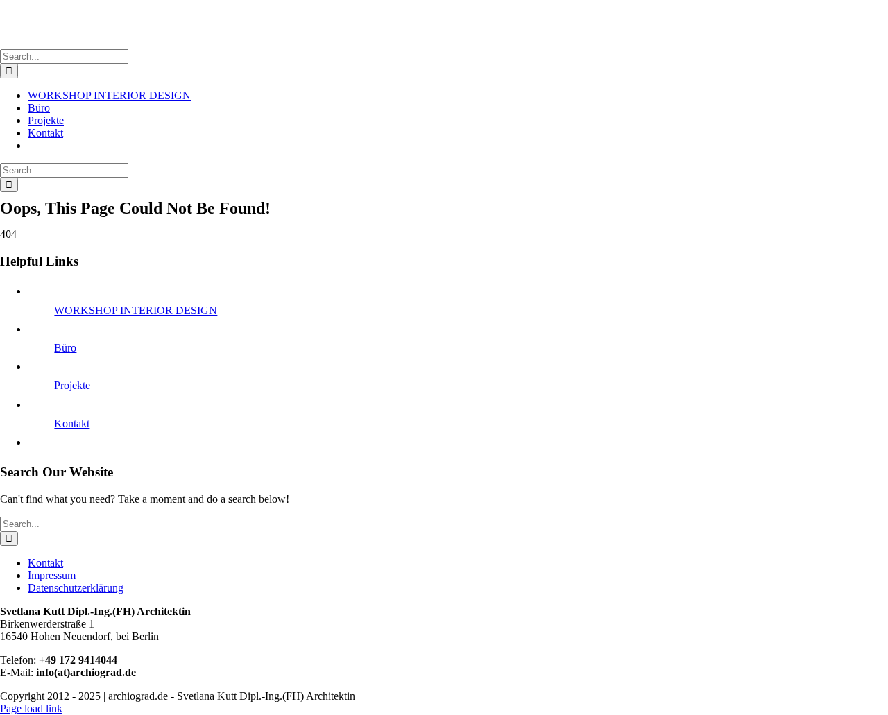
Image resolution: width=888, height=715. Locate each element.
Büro (65, 348)
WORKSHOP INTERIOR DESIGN (135, 310)
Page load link (31, 708)
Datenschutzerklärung (75, 588)
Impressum (52, 575)
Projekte (72, 385)
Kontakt (71, 423)
